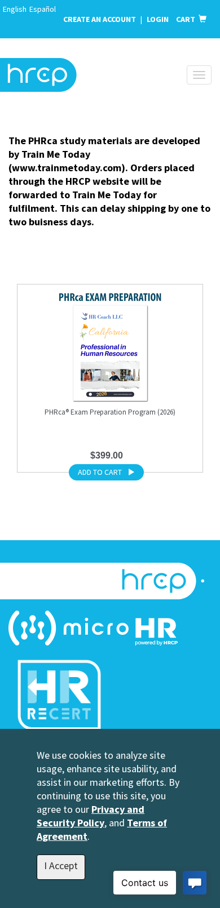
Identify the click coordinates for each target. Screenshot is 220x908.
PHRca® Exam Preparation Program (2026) (110, 412)
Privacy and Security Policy (90, 816)
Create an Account (99, 19)
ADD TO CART (100, 472)
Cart (187, 19)
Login (158, 19)
